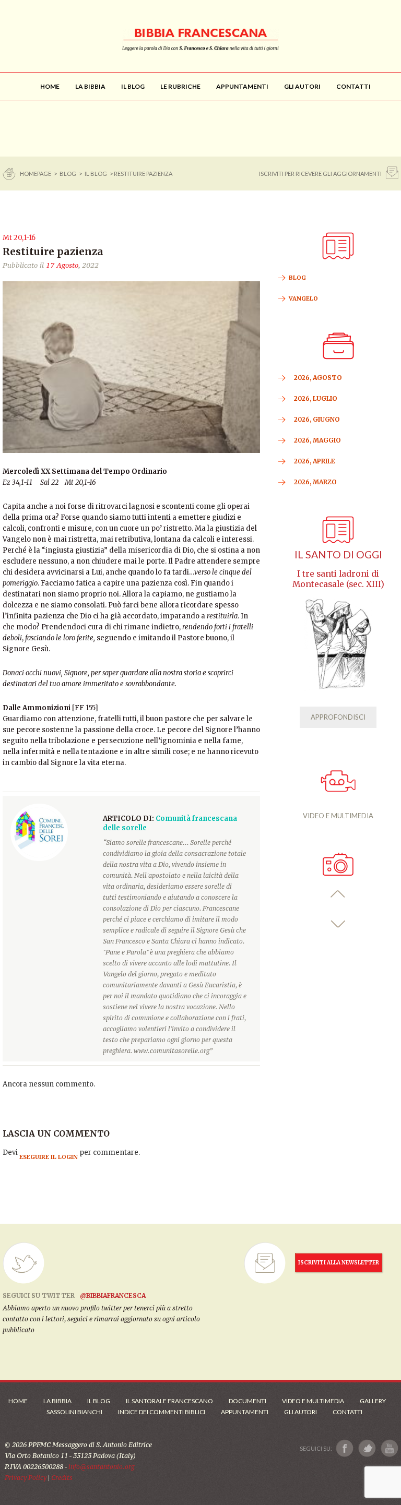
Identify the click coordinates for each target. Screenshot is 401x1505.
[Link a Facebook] (345, 1448)
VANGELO (303, 298)
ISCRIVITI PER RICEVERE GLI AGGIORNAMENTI (320, 173)
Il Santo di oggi (338, 554)
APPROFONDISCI (338, 717)
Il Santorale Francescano (169, 1401)
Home (18, 1401)
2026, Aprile (314, 461)
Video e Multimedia (313, 1401)
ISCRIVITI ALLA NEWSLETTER (338, 1262)
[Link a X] (367, 1448)
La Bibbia (57, 1401)
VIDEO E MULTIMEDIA (338, 815)
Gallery (373, 1401)
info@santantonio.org (101, 1467)
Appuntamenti (244, 1412)
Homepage (36, 173)
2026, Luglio (315, 398)
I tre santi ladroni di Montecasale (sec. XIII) (338, 579)
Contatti (347, 1412)
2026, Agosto (318, 377)
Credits (62, 1478)
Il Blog (96, 173)
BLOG (68, 173)
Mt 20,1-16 (19, 237)
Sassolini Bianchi (74, 1412)
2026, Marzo (315, 482)
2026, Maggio (317, 440)
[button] (338, 894)
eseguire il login (48, 1157)
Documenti (247, 1401)
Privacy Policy (25, 1478)
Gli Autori (300, 1412)
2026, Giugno (317, 419)
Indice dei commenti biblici (161, 1412)
